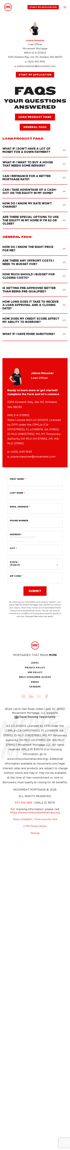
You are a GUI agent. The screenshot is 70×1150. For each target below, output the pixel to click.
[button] (65, 7)
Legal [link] (35, 662)
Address (15, 534)
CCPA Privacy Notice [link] (35, 826)
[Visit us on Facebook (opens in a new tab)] (46, 696)
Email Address (19, 507)
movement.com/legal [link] (51, 763)
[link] (8, 7)
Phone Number (19, 520)
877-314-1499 (24, 802)
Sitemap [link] (35, 833)
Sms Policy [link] (35, 672)
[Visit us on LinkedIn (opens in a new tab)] (31, 696)
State (13, 562)
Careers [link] (35, 686)
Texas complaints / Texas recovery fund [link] (35, 819)
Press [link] (35, 682)
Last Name (16, 493)
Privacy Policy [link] (35, 667)
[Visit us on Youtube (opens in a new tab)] (38, 696)
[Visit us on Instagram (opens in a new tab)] (23, 696)
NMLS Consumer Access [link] (35, 677)
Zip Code (15, 576)
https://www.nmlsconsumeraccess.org (35, 812)
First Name (17, 479)
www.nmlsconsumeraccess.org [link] (27, 758)
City (12, 548)
